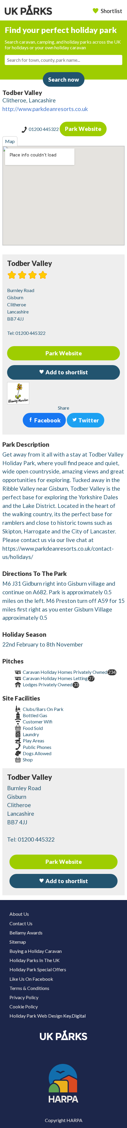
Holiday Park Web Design (35, 1015)
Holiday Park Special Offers (37, 969)
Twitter (88, 420)
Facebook (47, 420)
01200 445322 (44, 129)
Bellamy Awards (26, 932)
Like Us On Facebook (31, 979)
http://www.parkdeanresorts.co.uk (45, 108)
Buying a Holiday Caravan (35, 951)
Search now (63, 79)
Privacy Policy (23, 997)
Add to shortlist (66, 880)
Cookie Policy (23, 1006)
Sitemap (17, 942)
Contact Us (20, 923)
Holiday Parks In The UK (34, 960)
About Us (19, 914)
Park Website (83, 128)
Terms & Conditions (29, 988)
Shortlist (111, 10)
